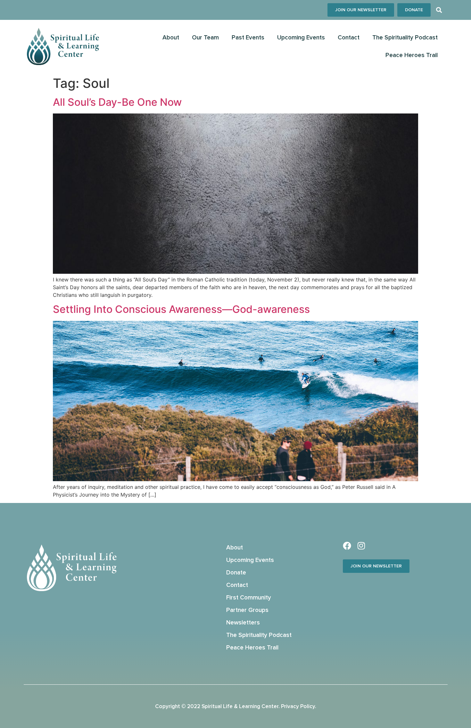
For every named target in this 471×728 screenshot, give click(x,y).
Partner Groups (247, 610)
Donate (236, 573)
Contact (348, 38)
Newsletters (243, 623)
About (170, 38)
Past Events (248, 38)
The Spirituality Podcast (405, 38)
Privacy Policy (298, 706)
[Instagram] (361, 545)
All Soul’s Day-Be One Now (117, 102)
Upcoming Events (301, 38)
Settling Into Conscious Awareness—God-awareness (181, 309)
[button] (439, 10)
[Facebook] (347, 545)
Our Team (205, 38)
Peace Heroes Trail (411, 55)
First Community (248, 598)
